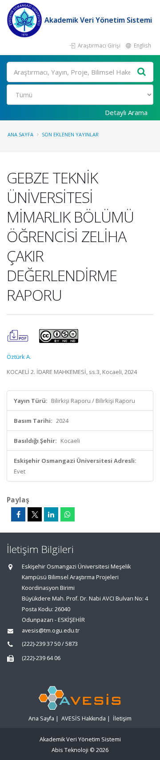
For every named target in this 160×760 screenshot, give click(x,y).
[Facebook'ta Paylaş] (18, 514)
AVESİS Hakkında (83, 718)
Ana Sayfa (20, 134)
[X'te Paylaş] (35, 514)
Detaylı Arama (126, 112)
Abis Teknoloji (70, 750)
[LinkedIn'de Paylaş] (51, 514)
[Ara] (141, 72)
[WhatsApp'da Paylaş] (67, 514)
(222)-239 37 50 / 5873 (50, 644)
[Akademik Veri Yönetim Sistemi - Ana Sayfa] (25, 20)
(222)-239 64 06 (41, 658)
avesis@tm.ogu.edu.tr (51, 630)
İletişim (122, 718)
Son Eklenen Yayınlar (70, 134)
